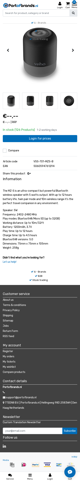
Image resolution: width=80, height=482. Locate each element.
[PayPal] (37, 466)
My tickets (9, 361)
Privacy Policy (11, 310)
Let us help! (9, 261)
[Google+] (29, 173)
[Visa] (48, 466)
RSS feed (8, 336)
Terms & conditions (14, 305)
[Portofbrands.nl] (21, 5)
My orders (8, 356)
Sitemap (8, 320)
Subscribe (70, 430)
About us (8, 299)
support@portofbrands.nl (21, 397)
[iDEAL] (25, 466)
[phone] (4, 392)
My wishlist (9, 366)
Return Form (10, 331)
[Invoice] (13, 466)
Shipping (8, 315)
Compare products (14, 372)
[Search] (73, 13)
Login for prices (40, 138)
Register (8, 351)
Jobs (6, 325)
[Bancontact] (60, 466)
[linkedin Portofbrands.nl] (4, 446)
